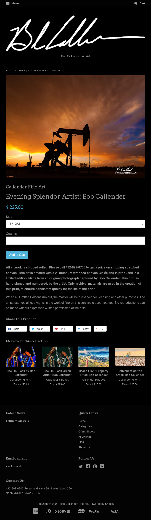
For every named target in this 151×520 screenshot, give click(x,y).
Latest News (15, 413)
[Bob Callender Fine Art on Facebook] (88, 467)
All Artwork (85, 437)
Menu (15, 3)
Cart (142, 3)
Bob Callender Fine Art (74, 504)
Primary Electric (17, 420)
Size (9, 216)
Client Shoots (86, 431)
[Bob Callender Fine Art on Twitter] (80, 467)
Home (9, 70)
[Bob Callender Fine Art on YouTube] (102, 467)
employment (13, 466)
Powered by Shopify (102, 504)
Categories (85, 426)
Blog (81, 442)
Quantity (11, 233)
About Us (84, 447)
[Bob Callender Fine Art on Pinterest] (95, 467)
